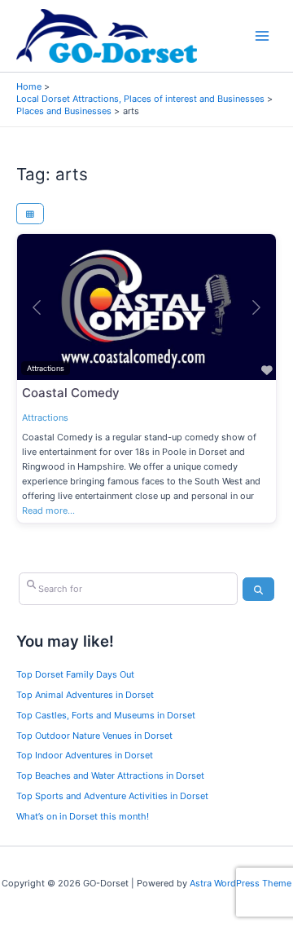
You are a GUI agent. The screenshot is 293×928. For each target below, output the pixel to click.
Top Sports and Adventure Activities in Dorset (112, 796)
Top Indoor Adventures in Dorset (84, 755)
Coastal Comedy (71, 392)
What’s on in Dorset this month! (82, 816)
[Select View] (30, 213)
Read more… (48, 510)
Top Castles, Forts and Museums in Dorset (105, 715)
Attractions (45, 417)
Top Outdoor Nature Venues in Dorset (94, 735)
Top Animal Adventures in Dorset (85, 694)
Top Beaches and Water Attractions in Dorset (110, 775)
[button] (36, 307)
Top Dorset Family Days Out (75, 674)
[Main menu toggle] (262, 36)
